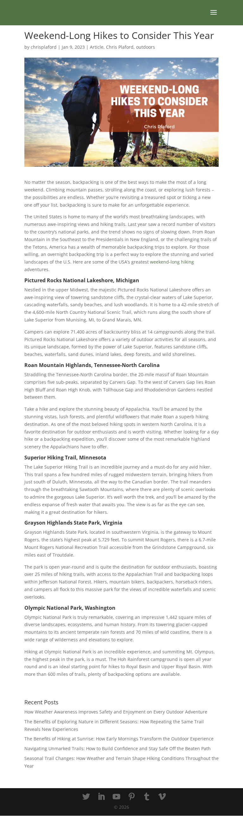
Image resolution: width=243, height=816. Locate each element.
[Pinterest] (131, 797)
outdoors (145, 47)
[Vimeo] (162, 797)
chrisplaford (44, 47)
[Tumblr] (147, 797)
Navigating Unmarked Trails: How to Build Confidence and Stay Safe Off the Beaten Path (117, 748)
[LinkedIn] (101, 797)
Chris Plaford (120, 47)
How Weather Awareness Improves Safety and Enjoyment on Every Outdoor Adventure (115, 712)
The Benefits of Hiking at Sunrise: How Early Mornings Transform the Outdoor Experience (119, 739)
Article (96, 47)
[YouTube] (116, 797)
